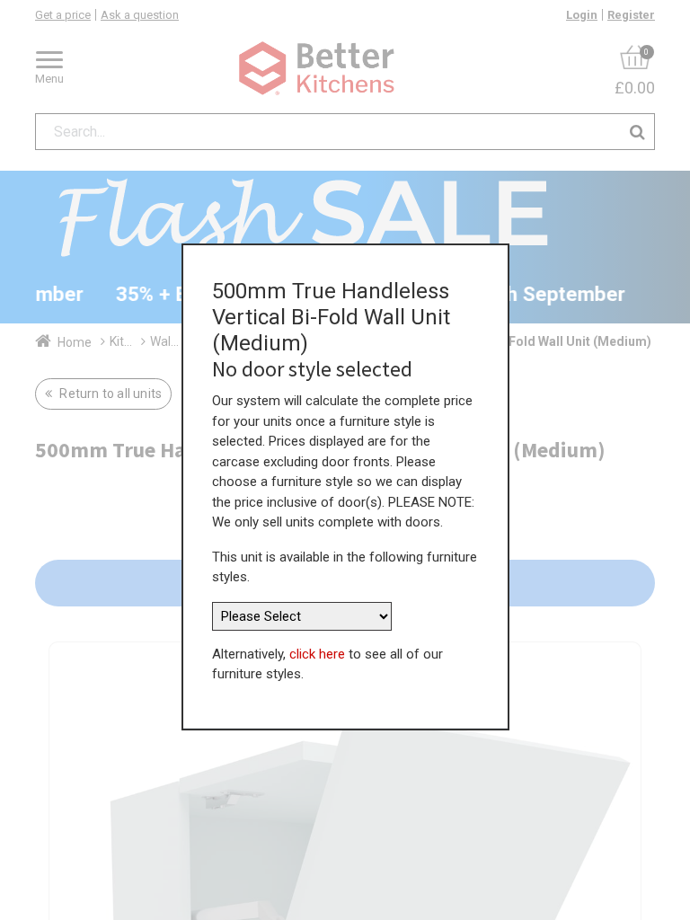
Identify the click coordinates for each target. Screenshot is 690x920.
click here (317, 654)
